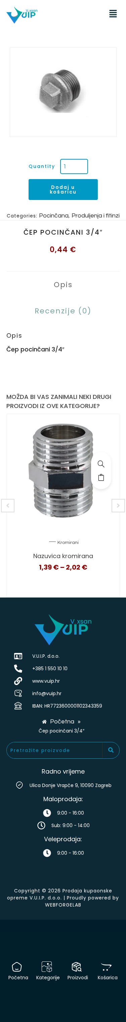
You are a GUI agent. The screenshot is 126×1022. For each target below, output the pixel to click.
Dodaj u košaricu (63, 189)
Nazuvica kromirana (63, 556)
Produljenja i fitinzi (96, 215)
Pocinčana (54, 215)
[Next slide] (118, 505)
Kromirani (68, 542)
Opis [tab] (63, 284)
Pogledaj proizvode (101, 477)
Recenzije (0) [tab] (63, 311)
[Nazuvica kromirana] (101, 464)
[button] (113, 14)
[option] (63, 92)
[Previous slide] (7, 505)
